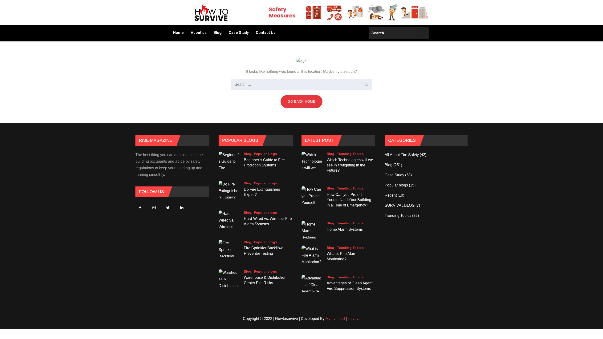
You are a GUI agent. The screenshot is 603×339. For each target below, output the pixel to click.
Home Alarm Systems (345, 229)
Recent (391, 195)
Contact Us (266, 32)
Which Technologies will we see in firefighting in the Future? (350, 165)
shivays (354, 319)
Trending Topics (350, 154)
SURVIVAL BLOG (400, 205)
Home (178, 32)
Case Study (239, 32)
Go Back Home (301, 101)
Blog (218, 32)
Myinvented (335, 319)
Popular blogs (265, 154)
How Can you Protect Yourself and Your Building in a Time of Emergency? (349, 200)
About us (199, 32)
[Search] (366, 84)
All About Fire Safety (402, 155)
